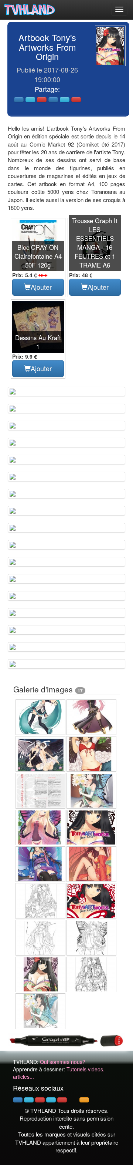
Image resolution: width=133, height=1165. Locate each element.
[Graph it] (66, 1039)
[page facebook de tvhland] (18, 1099)
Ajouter (41, 287)
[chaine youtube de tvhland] (62, 1099)
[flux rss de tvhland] (84, 1099)
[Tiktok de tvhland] (73, 1099)
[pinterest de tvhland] (40, 1099)
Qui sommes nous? (62, 1061)
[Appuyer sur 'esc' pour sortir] (110, 46)
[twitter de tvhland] (29, 1099)
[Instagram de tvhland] (51, 1099)
